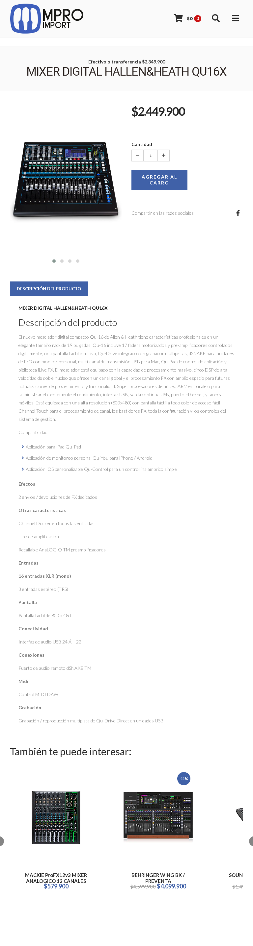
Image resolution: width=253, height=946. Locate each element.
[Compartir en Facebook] (238, 213)
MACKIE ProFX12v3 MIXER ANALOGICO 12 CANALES (56, 878)
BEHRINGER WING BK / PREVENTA (158, 878)
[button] (54, 260)
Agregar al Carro (159, 179)
